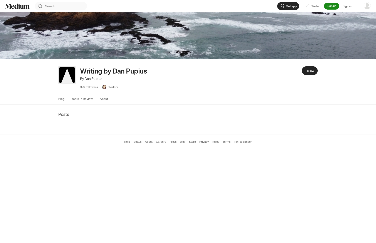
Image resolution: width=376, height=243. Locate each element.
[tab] (61, 99)
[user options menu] (367, 5)
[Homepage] (17, 6)
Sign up (331, 6)
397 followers (89, 87)
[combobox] (66, 6)
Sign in (347, 6)
